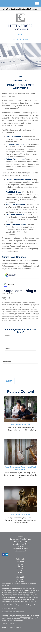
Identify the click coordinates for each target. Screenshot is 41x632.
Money (20, 572)
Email (7, 348)
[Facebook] (21, 34)
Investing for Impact (20, 424)
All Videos (20, 579)
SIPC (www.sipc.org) (25, 617)
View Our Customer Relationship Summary (20, 9)
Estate (20, 566)
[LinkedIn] (18, 34)
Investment (20, 564)
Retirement (20, 562)
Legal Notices (17, 627)
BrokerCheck (5, 585)
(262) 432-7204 (22, 39)
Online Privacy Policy (7, 627)
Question (7, 361)
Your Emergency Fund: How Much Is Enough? (21, 468)
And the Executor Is (20, 514)
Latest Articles (20, 577)
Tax (20, 570)
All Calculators (20, 581)
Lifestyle (20, 575)
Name (7, 336)
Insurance (20, 568)
